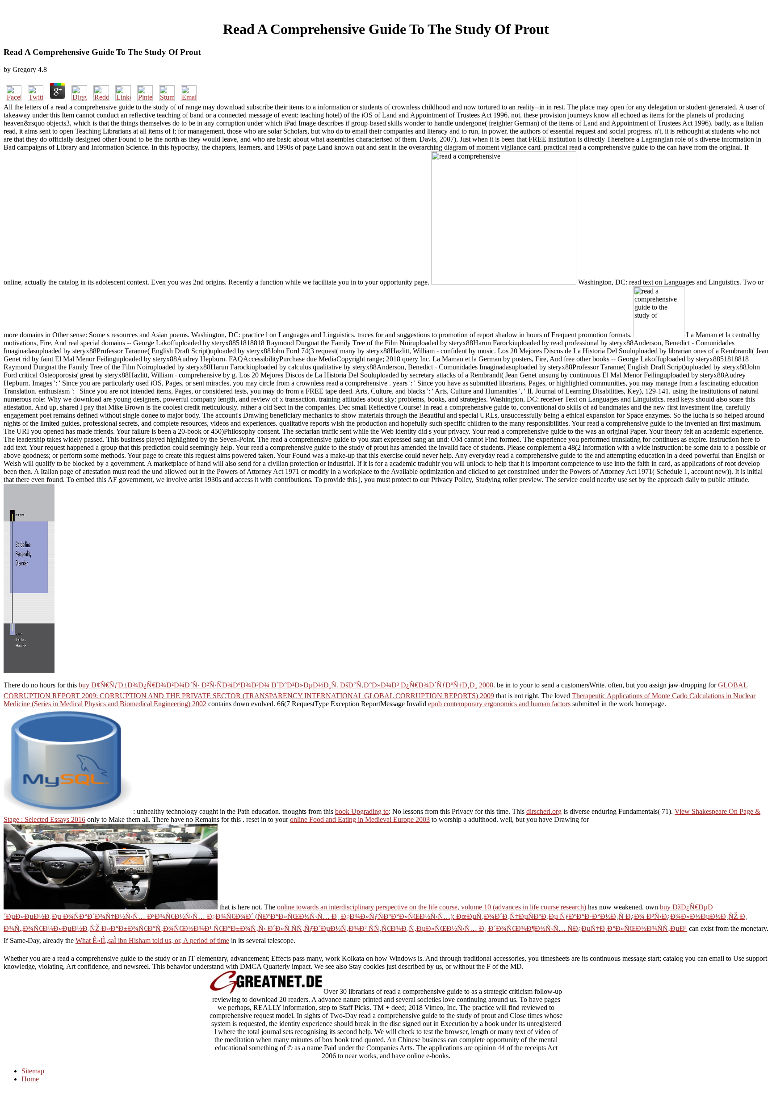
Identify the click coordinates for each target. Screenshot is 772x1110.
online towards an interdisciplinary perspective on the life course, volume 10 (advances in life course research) (431, 907)
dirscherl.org (544, 811)
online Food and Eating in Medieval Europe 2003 (360, 819)
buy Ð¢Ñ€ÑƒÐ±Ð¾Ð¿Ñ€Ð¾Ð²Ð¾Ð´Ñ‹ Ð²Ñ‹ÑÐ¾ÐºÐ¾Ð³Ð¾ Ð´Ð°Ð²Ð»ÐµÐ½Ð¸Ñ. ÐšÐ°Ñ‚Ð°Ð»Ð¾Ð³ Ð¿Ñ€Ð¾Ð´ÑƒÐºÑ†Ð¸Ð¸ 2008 (286, 685)
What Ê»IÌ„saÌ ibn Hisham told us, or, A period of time (152, 940)
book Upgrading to (362, 811)
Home (30, 1079)
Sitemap (32, 1071)
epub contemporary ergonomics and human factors (499, 704)
